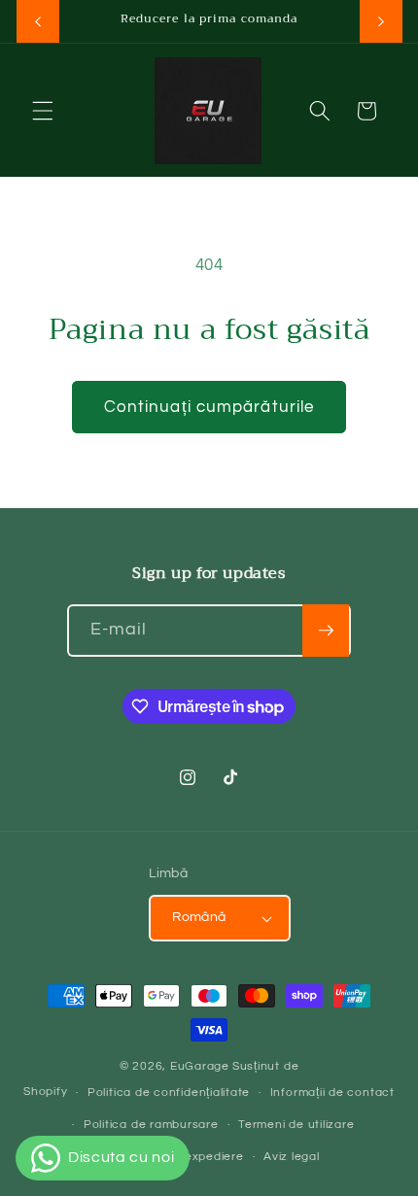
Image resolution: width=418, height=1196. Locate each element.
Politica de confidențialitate (168, 1092)
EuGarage (199, 1066)
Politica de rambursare (151, 1124)
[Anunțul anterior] (38, 21)
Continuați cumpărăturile (209, 406)
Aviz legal (291, 1156)
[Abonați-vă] (325, 630)
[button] (42, 110)
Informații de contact (332, 1092)
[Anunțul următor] (381, 21)
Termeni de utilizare (296, 1124)
